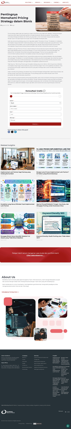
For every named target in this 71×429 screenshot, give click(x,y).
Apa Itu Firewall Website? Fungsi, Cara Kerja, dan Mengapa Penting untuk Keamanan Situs (53, 205)
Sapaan (11, 100)
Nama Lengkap (13, 106)
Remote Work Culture (27, 367)
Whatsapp (12, 117)
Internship (24, 361)
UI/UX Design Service (38, 365)
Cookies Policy (29, 423)
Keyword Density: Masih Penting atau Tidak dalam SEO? (65, 380)
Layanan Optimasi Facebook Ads (41, 357)
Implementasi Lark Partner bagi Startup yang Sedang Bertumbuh (56, 360)
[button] (32, 2)
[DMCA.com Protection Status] (37, 423)
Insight (13, 25)
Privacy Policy (22, 423)
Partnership (24, 369)
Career (23, 359)
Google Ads (36, 359)
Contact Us (24, 365)
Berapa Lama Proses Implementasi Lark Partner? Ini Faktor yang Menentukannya (53, 172)
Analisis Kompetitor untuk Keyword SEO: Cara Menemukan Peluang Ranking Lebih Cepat (57, 391)
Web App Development (39, 369)
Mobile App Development (39, 361)
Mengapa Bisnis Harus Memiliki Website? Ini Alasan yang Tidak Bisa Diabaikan (15, 237)
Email (11, 111)
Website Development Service (40, 367)
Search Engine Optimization (40, 363)
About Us (24, 357)
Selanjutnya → (35, 124)
